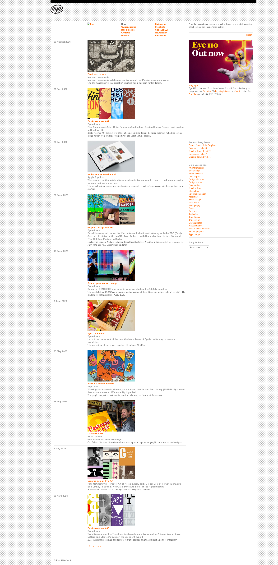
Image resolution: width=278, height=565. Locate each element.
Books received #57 (198, 153)
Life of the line (95, 433)
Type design (194, 234)
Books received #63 (98, 528)
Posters (192, 208)
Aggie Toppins (96, 177)
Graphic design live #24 (100, 481)
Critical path (194, 176)
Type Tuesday (195, 216)
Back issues (128, 29)
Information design (197, 193)
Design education (196, 179)
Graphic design (196, 187)
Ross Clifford (95, 436)
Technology (194, 214)
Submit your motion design (102, 283)
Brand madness (196, 173)
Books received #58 (198, 148)
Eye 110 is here (96, 333)
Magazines (193, 196)
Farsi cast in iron (97, 74)
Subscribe (160, 24)
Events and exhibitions (199, 228)
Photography (194, 205)
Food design (194, 185)
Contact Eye (161, 29)
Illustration (194, 190)
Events (125, 35)
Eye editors (94, 124)
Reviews (192, 211)
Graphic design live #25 (100, 227)
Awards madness (196, 167)
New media (194, 202)
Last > (98, 545)
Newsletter (161, 32)
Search (249, 34)
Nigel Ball (93, 386)
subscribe (238, 91)
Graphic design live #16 (200, 156)
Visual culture (195, 225)
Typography (194, 219)
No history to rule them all (102, 174)
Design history (195, 182)
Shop (193, 94)
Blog (123, 24)
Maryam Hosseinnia (98, 77)
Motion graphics (196, 231)
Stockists (160, 27)
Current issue (128, 27)
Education (160, 35)
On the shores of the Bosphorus (203, 145)
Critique (125, 32)
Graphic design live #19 (200, 150)
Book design (194, 170)
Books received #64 (98, 121)
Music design (195, 199)
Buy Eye (193, 85)
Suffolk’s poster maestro (101, 383)
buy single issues (222, 91)
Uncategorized (195, 222)
